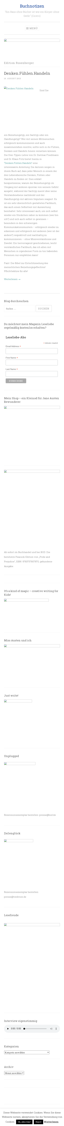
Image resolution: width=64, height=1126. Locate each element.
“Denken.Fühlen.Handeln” (18, 162)
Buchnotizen (32, 6)
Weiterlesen (12, 279)
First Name (12, 357)
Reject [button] (38, 1122)
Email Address (13, 346)
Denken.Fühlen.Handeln (27, 73)
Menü (33, 28)
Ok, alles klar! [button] (24, 1122)
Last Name (12, 369)
